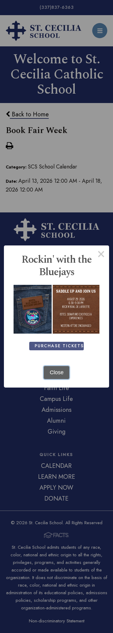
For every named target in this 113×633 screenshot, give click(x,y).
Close (57, 372)
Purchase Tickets (59, 346)
